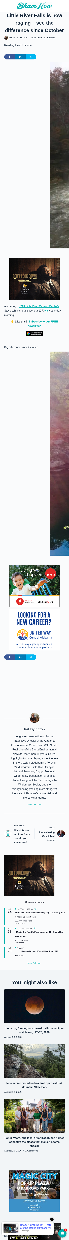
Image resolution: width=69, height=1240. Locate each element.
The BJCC (19, 956)
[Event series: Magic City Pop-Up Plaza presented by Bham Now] (34, 929)
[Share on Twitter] (31, 56)
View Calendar (34, 963)
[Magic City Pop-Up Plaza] (34, 1190)
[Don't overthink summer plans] (34, 1231)
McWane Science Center (25, 917)
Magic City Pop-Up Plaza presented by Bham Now (39, 932)
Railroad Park (21, 936)
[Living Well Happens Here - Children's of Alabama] (34, 585)
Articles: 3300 (34, 805)
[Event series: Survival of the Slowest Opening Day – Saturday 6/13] (35, 909)
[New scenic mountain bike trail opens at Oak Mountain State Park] (34, 1061)
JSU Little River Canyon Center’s (39, 306)
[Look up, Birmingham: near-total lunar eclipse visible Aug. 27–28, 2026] (34, 1006)
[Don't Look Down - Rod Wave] (34, 278)
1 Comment (31, 1150)
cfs (47, 310)
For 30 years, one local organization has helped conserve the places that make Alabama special (34, 1142)
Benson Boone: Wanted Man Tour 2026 (39, 951)
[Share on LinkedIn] (20, 56)
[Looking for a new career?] (34, 629)
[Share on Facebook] (9, 56)
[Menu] (63, 5)
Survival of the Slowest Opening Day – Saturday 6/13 (40, 913)
